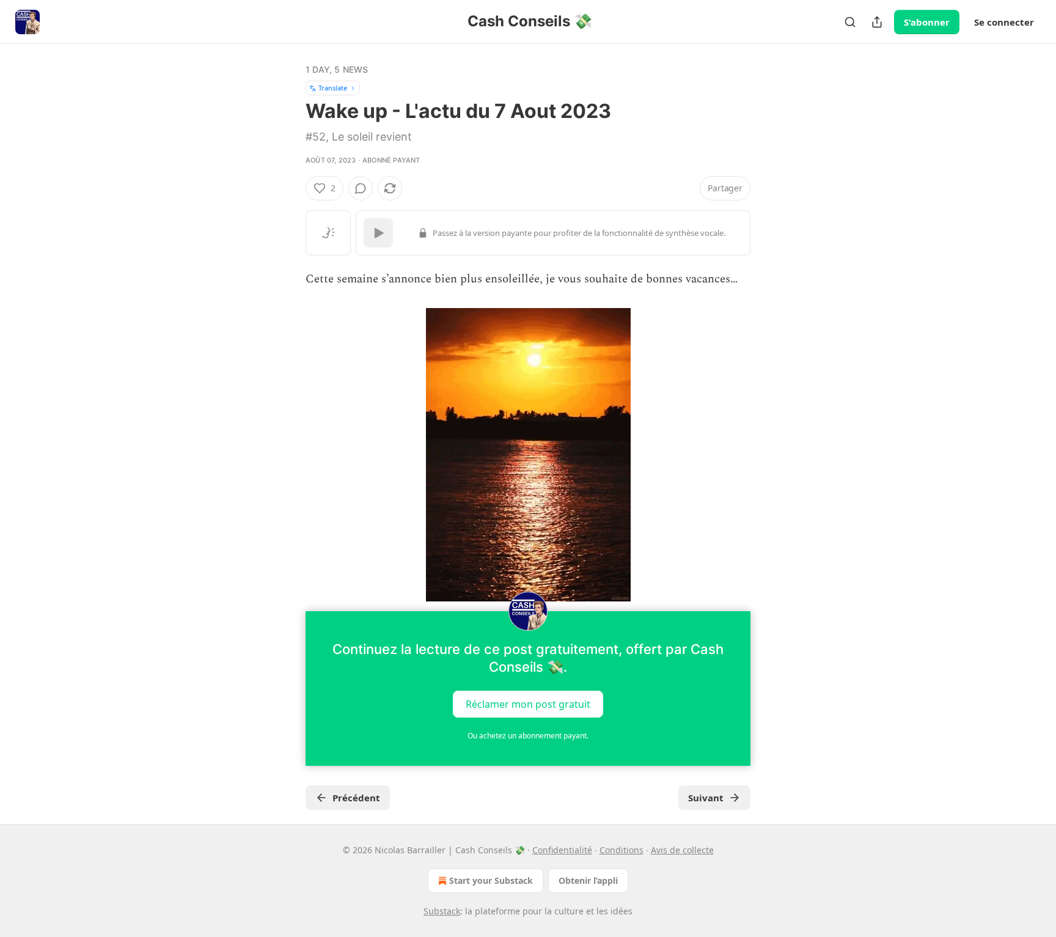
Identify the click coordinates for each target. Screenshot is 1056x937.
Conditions (622, 850)
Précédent (356, 798)
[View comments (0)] (360, 188)
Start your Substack (491, 880)
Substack (442, 911)
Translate (332, 87)
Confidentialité (562, 850)
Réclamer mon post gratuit (528, 704)
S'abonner (927, 22)
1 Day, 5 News (337, 69)
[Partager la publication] (877, 22)
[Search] (850, 22)
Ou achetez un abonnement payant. (528, 735)
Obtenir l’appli (588, 880)
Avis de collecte (682, 850)
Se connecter (1004, 22)
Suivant (706, 798)
